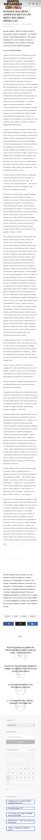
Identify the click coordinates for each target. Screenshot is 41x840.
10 (8, 768)
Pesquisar (21, 741)
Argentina (7, 616)
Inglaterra (32, 616)
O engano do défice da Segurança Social (20, 686)
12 (16, 768)
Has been (24, 616)
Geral (18, 24)
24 (8, 777)
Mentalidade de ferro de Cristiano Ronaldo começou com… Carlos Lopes (20, 650)
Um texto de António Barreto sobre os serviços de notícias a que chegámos (20, 668)
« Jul (7, 789)
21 (24, 773)
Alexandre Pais (9, 24)
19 (16, 773)
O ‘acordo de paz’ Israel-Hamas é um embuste (20, 702)
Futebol (15, 616)
